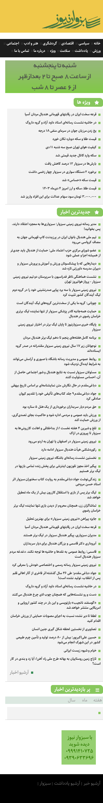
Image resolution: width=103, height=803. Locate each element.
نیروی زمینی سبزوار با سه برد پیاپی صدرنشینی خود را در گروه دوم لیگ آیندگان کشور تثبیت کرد (56, 292)
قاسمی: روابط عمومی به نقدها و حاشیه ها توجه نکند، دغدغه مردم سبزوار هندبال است (55, 554)
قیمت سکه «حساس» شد (79, 180)
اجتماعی (12, 43)
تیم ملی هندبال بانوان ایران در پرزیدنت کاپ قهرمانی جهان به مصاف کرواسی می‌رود (59, 239)
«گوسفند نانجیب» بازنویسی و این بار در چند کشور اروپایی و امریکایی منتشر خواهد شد (59, 605)
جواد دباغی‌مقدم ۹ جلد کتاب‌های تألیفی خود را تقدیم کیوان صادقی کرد (60, 396)
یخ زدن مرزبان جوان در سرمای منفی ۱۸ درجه (67, 131)
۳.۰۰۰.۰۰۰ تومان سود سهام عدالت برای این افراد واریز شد (58, 197)
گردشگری (49, 43)
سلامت (64, 51)
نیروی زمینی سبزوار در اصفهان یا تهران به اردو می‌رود (62, 441)
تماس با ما (21, 51)
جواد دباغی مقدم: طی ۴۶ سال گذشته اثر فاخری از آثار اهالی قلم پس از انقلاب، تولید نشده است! (57, 575)
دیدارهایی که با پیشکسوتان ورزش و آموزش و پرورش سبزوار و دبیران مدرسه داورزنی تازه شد (59, 266)
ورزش (96, 51)
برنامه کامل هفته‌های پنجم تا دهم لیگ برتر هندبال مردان (59, 338)
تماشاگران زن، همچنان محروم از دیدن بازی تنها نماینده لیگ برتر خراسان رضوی (57, 508)
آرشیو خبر (92, 783)
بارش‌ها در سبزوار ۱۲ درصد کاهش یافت (70, 164)
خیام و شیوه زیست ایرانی (80, 650)
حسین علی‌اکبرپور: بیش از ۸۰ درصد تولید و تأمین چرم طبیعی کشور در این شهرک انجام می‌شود (58, 639)
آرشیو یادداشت (67, 783)
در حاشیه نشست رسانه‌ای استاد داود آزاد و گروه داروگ (61, 122)
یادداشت (81, 51)
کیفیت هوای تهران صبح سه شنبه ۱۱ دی (71, 147)
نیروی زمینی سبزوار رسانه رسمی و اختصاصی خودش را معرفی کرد (54, 565)
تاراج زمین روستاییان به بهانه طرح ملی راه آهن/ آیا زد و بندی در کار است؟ (55, 661)
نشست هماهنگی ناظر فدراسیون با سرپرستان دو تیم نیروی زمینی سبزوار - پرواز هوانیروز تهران (57, 279)
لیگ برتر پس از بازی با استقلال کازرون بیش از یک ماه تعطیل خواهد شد (59, 495)
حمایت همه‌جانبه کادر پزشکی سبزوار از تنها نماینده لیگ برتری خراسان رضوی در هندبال (58, 313)
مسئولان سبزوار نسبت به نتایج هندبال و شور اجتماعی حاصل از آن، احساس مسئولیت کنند (57, 374)
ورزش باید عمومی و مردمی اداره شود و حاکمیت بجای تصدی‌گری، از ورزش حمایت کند (56, 417)
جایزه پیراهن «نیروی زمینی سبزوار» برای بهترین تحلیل (61, 519)
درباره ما (39, 51)
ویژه (52, 51)
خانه (97, 43)
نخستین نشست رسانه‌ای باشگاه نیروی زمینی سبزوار (62, 458)
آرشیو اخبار (19, 672)
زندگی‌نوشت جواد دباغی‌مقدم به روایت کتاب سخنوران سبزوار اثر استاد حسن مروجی (56, 481)
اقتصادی (67, 43)
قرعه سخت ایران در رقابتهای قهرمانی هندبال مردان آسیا (60, 114)
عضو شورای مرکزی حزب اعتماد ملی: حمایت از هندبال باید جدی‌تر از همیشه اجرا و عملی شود (55, 253)
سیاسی (83, 43)
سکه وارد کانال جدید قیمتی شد (75, 155)
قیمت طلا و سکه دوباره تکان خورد (74, 139)
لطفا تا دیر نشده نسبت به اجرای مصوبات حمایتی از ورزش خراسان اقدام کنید (55, 618)
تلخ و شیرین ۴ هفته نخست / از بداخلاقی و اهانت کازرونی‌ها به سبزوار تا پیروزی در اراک (58, 430)
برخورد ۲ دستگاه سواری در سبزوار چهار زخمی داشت (62, 172)
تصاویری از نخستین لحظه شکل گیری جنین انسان (64, 629)
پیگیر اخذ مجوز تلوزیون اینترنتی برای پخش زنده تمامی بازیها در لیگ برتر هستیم (58, 468)
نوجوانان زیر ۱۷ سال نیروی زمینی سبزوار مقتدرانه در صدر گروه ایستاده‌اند (58, 348)
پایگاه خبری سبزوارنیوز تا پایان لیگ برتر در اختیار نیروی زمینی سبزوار (59, 327)
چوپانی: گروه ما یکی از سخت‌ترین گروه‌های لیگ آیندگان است (56, 303)
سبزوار (45, 783)
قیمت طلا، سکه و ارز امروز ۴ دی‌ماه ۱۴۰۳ (69, 188)
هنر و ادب (30, 43)
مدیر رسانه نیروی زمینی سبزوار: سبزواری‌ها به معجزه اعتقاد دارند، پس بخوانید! (56, 226)
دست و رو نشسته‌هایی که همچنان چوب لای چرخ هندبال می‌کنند (54, 594)
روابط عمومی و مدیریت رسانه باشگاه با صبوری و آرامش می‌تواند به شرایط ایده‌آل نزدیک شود (57, 361)
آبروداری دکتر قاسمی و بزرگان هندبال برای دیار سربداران (59, 543)
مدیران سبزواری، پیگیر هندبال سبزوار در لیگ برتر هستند (59, 535)
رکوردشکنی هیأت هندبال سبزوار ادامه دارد (68, 450)
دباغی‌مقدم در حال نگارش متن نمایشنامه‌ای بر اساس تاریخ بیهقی (53, 385)
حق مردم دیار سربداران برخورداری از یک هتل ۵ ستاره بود (59, 407)
